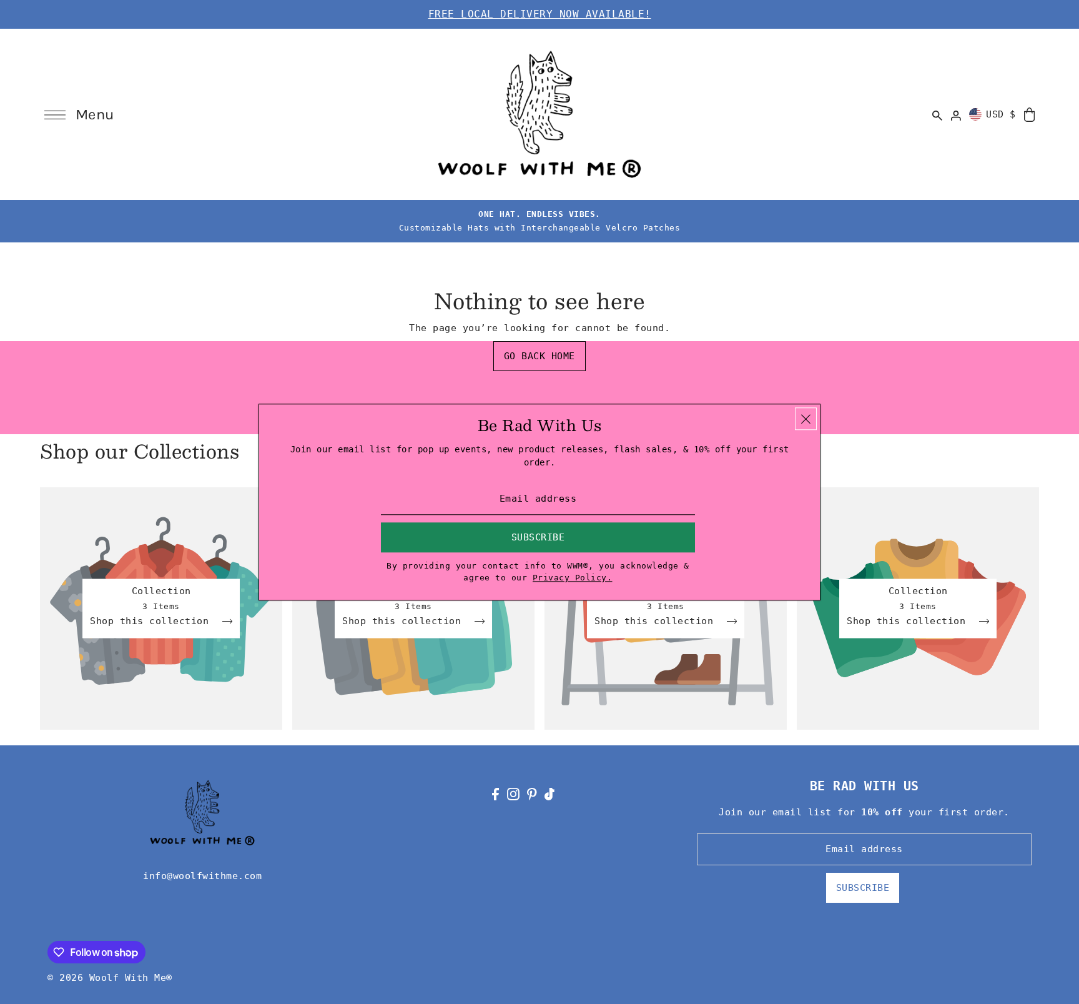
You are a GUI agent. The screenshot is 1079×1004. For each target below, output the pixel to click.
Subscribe (863, 887)
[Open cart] (1029, 114)
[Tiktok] (549, 794)
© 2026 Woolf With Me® (109, 977)
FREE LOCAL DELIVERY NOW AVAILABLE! (539, 14)
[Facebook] (495, 794)
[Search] (938, 114)
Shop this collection (152, 622)
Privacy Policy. (573, 578)
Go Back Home (539, 356)
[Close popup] (806, 418)
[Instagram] (513, 794)
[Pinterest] (532, 794)
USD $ (1001, 114)
